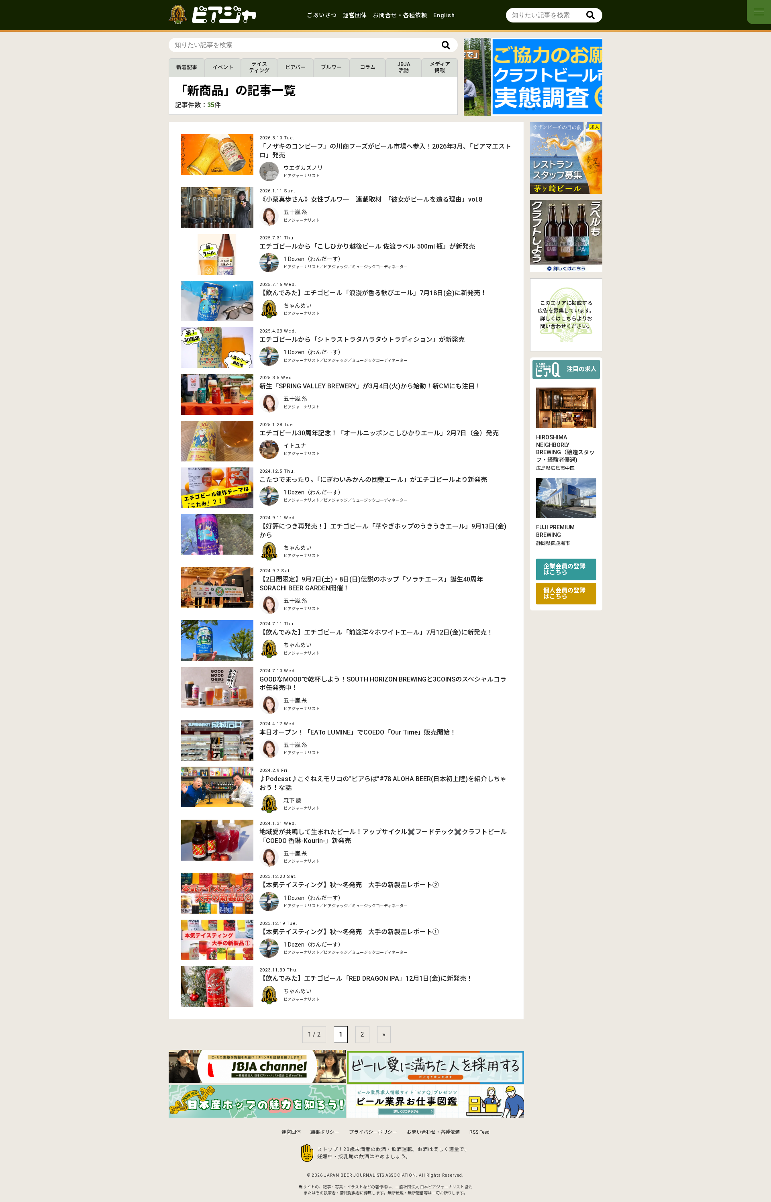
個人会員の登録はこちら (564, 593)
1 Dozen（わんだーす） (314, 259)
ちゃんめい (298, 305)
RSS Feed (479, 1132)
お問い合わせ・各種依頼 (433, 1132)
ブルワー (331, 67)
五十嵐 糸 (295, 212)
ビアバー (295, 67)
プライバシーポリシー (373, 1132)
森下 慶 (293, 800)
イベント (222, 67)
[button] (526, 108)
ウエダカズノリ (303, 168)
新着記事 (186, 67)
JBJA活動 (403, 67)
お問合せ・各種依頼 (400, 15)
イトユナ (295, 446)
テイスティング (259, 67)
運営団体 (355, 15)
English (444, 15)
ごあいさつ (322, 15)
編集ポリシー (324, 1132)
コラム (367, 67)
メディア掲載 (440, 67)
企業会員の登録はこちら (564, 569)
